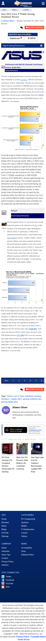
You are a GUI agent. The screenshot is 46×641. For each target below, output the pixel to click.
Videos (24, 536)
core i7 (16, 396)
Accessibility (26, 548)
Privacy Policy (7, 562)
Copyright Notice (38, 637)
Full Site (5, 533)
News (4, 526)
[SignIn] (4, 3)
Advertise (5, 551)
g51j (16, 402)
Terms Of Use (24, 640)
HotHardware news (35, 430)
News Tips (6, 555)
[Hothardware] (23, 4)
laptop (14, 399)
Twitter (8, 577)
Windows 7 (5, 399)
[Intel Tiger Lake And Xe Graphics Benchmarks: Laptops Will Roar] (36, 448)
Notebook (29, 396)
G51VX (41, 95)
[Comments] (22, 27)
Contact (5, 558)
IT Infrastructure (27, 529)
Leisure (24, 533)
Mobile (14, 10)
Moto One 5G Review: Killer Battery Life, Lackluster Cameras (22, 463)
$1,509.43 (32, 38)
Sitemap (5, 536)
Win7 (20, 399)
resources (24, 80)
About (4, 548)
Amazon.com (15, 38)
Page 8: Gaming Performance (14, 45)
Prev (6, 380)
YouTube (9, 583)
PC (36, 225)
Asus (22, 396)
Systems (24, 522)
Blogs (4, 529)
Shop (23, 551)
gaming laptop (7, 402)
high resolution (12, 238)
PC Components (28, 519)
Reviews (5, 522)
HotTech (5, 565)
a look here (33, 329)
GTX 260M (20, 335)
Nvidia (10, 396)
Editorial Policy (27, 555)
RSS (8, 587)
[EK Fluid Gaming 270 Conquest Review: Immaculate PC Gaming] (7, 448)
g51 (40, 399)
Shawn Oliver (19, 407)
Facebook (10, 580)
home (4, 10)
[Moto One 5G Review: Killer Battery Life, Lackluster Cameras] (22, 448)
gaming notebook (30, 399)
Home (4, 519)
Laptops (26, 10)
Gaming (37, 396)
